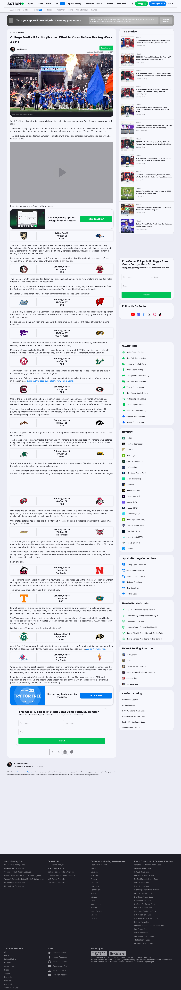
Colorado (94, 883)
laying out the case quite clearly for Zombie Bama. (50, 381)
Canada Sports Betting (135, 416)
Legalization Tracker (99, 865)
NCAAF (21, 33)
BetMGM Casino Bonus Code (133, 711)
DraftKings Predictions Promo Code (148, 890)
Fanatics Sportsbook (134, 444)
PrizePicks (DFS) (133, 496)
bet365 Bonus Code (142, 872)
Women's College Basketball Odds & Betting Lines (24, 879)
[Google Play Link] (117, 953)
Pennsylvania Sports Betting (137, 375)
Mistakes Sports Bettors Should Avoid (141, 627)
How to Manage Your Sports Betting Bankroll (144, 639)
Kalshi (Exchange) (133, 479)
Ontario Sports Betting (135, 422)
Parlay (129, 661)
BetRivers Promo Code (143, 915)
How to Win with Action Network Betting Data (144, 633)
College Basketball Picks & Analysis (62, 875)
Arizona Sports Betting (135, 405)
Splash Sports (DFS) (134, 537)
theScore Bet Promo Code (144, 904)
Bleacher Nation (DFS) (135, 525)
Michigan (94, 897)
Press (6, 970)
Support (7, 973)
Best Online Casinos (130, 700)
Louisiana (94, 872)
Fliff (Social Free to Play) (136, 473)
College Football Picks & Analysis (61, 872)
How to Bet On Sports (135, 603)
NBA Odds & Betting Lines (14, 868)
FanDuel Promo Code (142, 900)
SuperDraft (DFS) (133, 543)
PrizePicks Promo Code (143, 943)
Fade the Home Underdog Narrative (140, 672)
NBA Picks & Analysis (56, 868)
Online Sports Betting (135, 352)
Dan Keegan (22, 49)
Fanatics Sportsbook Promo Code (147, 865)
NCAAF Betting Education (138, 648)
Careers (7, 963)
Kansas (94, 908)
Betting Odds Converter (136, 576)
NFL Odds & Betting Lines (14, 865)
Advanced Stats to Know (136, 666)
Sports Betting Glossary (135, 621)
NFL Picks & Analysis (56, 865)
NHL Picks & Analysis (56, 883)
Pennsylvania (96, 890)
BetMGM (129, 450)
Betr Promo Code (141, 929)
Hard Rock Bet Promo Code (145, 911)
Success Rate (131, 678)
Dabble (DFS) (131, 502)
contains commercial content (23, 772)
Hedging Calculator (134, 582)
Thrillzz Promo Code (142, 940)
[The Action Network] (15, 4)
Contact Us (8, 984)
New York (95, 868)
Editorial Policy (10, 959)
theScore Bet (131, 467)
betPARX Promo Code (143, 908)
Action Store (9, 966)
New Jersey (95, 886)
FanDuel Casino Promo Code (133, 722)
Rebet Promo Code (141, 933)
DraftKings (130, 455)
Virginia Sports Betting (135, 387)
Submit (62, 741)
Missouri (94, 915)
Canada (94, 918)
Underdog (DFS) (133, 490)
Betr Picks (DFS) (133, 514)
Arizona (94, 879)
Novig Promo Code (141, 886)
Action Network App (95, 649)
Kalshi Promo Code (141, 883)
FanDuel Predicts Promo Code (146, 879)
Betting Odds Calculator (136, 565)
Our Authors (9, 955)
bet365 (129, 438)
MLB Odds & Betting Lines (14, 883)
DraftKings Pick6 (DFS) (135, 520)
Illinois (93, 893)
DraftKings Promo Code (143, 897)
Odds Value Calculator (135, 570)
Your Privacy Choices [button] (12, 988)
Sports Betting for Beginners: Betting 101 (142, 615)
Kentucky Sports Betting (136, 410)
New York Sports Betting (136, 358)
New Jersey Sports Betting (137, 393)
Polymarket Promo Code (144, 875)
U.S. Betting (129, 345)
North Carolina (96, 911)
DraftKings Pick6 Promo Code (146, 918)
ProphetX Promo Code (143, 893)
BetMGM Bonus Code (142, 868)
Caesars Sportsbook (134, 461)
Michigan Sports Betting (136, 399)
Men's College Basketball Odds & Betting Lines (22, 875)
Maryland (94, 875)
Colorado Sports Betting (136, 381)
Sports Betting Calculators (139, 558)
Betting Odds (131, 594)
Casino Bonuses (128, 705)
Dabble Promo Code (142, 922)
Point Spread (131, 655)
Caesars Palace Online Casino (134, 716)
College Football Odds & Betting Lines (19, 872)
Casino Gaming (132, 693)
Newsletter (8, 981)
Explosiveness (132, 684)
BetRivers (130, 485)
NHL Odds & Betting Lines (14, 886)
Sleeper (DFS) (132, 508)
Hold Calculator (132, 588)
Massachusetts (97, 904)
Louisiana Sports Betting (136, 364)
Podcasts (8, 977)
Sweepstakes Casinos (131, 727)
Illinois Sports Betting (134, 370)
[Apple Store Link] (99, 953)
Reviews (127, 431)
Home (12, 33)
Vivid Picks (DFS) (133, 531)
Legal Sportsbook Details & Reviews (140, 610)
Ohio (93, 900)
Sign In (170, 4)
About (6, 952)
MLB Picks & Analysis (56, 879)
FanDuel (129, 549)
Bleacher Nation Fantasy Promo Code (149, 925)
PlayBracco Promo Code (144, 936)
